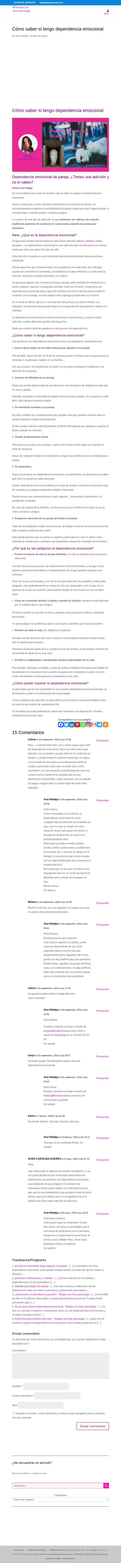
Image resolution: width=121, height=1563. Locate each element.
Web (14, 1405)
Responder (102, 740)
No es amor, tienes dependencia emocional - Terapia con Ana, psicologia (55, 1306)
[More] (105, 724)
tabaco (80, 241)
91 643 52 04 (79, 1554)
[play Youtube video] (60, 145)
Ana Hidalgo (22, 36)
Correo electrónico (23, 1395)
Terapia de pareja (38, 36)
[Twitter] (66, 724)
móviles (90, 241)
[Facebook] (60, 724)
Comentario (19, 1350)
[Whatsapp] (83, 724)
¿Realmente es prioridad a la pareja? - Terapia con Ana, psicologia (52, 1294)
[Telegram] (99, 724)
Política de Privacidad (37, 1550)
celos (23, 485)
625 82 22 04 (90, 1554)
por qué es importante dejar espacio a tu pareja (41, 1266)
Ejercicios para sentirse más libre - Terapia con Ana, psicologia (50, 1318)
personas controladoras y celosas (33, 1278)
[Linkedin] (72, 724)
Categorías (60, 1495)
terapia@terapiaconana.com (59, 1030)
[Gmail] (94, 724)
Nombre (17, 1386)
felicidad (34, 377)
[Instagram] (88, 724)
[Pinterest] (77, 724)
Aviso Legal (18, 1550)
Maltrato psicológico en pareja (31, 1286)
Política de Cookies (58, 1550)
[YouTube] (73, 3)
